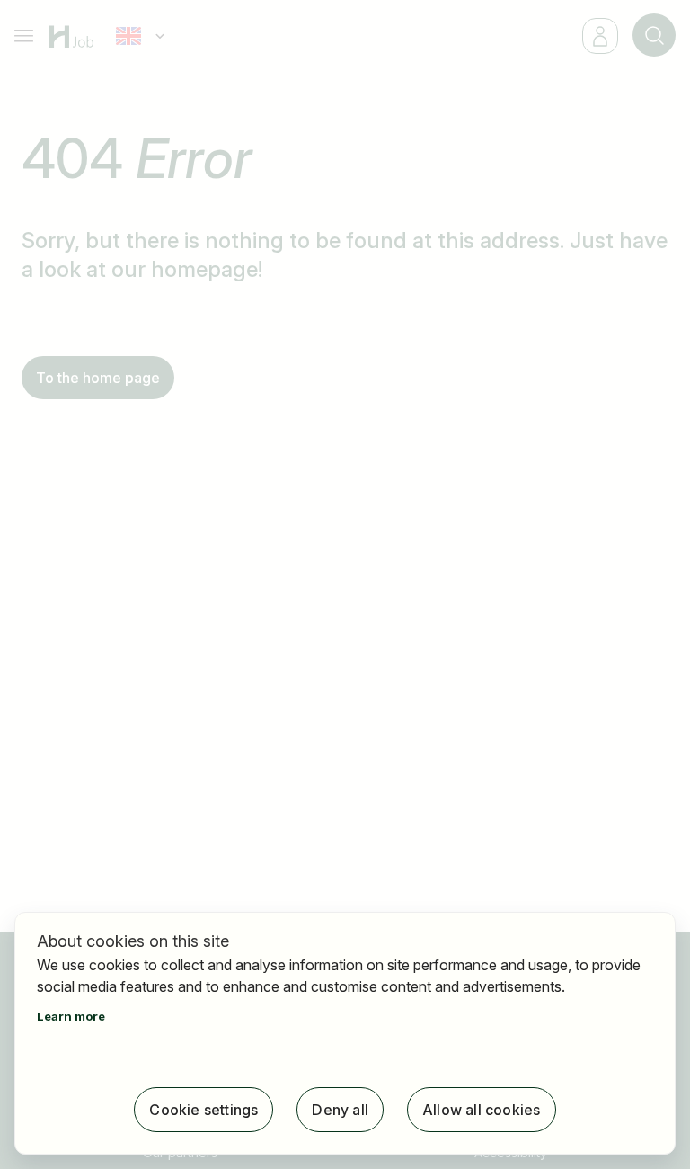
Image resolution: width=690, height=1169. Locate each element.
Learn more (71, 1016)
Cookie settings (203, 1110)
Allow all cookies (481, 1110)
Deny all (340, 1110)
